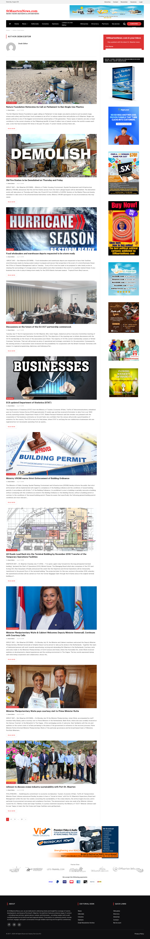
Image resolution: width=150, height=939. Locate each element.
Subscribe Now (134, 24)
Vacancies (133, 2)
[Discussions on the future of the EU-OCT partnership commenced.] (51, 302)
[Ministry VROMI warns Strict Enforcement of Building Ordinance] (51, 453)
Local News (11, 474)
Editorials (35, 24)
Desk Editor (23, 44)
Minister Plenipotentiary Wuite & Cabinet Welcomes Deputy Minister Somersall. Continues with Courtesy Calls (50, 634)
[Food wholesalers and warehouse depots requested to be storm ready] (51, 229)
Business (10, 249)
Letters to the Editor (67, 24)
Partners (105, 24)
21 (22, 819)
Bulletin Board (12, 176)
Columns (45, 24)
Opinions (55, 24)
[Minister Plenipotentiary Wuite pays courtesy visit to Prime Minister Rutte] (51, 686)
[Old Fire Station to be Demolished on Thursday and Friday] (51, 155)
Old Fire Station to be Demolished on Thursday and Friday (34, 180)
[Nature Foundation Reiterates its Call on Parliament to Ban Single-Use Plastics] (51, 82)
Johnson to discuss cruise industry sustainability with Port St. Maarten (41, 787)
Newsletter (124, 2)
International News (14, 322)
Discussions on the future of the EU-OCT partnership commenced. (38, 327)
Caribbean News (12, 628)
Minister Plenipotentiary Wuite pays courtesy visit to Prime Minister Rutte (42, 711)
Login (141, 2)
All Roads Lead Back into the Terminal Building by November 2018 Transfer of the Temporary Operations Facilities (46, 555)
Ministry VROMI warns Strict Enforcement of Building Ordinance (37, 478)
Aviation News (11, 550)
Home (16, 24)
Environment (11, 102)
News (24, 24)
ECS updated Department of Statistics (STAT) (28, 402)
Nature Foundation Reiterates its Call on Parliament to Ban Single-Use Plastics (45, 107)
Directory (95, 24)
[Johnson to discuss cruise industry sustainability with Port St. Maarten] (51, 762)
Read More (11, 128)
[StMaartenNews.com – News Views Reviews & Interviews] (22, 12)
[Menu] (10, 23)
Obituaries (84, 24)
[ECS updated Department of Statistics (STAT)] (51, 378)
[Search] (124, 24)
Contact (115, 2)
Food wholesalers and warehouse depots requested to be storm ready (40, 253)
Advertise (107, 2)
